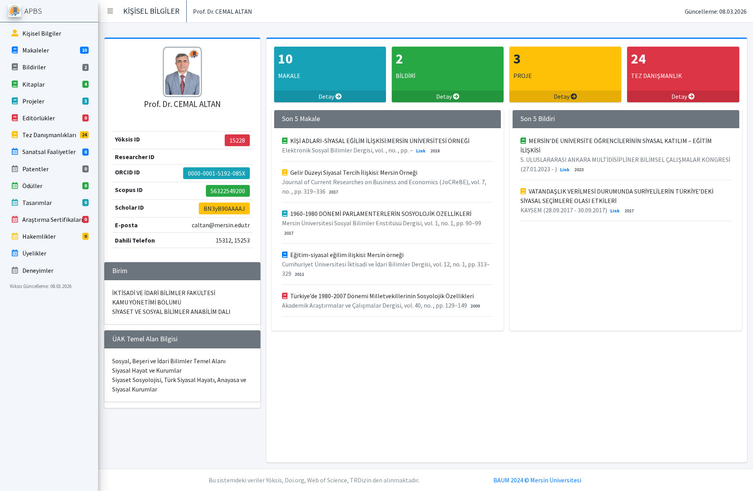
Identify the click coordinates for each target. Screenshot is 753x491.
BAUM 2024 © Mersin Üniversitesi (537, 480)
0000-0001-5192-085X (216, 173)
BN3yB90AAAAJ (224, 208)
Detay (326, 96)
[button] (110, 11)
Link (421, 151)
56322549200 (228, 191)
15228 (237, 140)
